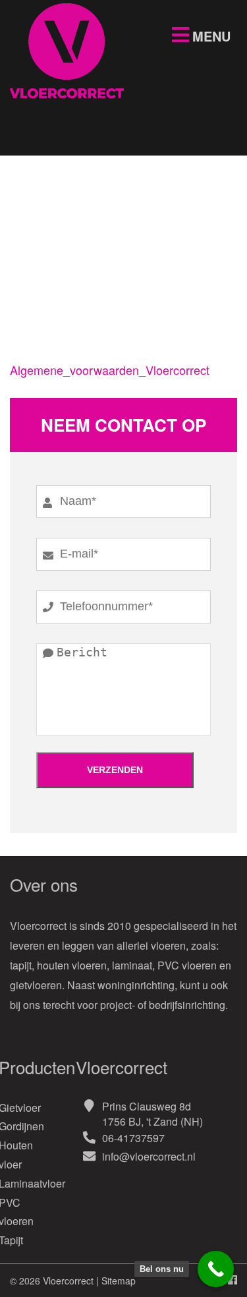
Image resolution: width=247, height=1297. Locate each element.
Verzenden (115, 769)
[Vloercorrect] (67, 97)
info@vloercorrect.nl (149, 1156)
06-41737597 (133, 1137)
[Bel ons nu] (216, 1269)
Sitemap (118, 1280)
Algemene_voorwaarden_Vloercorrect (109, 369)
